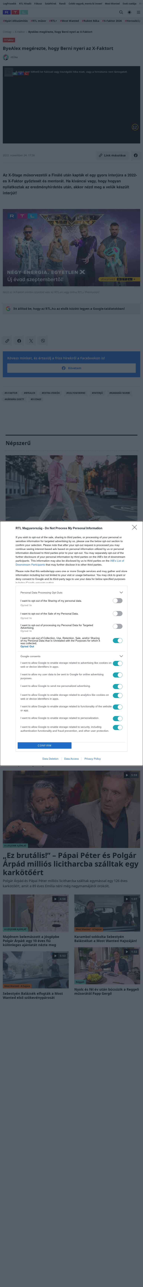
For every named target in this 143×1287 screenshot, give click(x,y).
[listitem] (71, 592)
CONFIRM (45, 745)
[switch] (118, 600)
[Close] (135, 528)
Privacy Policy (93, 758)
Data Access (71, 758)
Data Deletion (50, 758)
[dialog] (71, 643)
